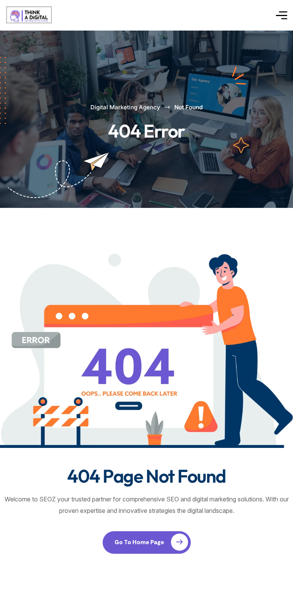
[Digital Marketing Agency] (29, 15)
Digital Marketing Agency (125, 107)
